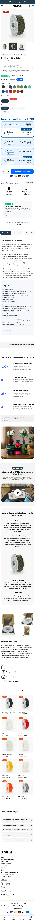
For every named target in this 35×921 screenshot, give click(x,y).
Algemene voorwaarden (27, 906)
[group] (5, 46)
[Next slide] (33, 211)
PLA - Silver (21, 796)
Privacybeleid (16, 906)
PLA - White (5, 733)
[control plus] (9, 171)
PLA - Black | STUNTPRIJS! (8, 712)
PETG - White (21, 754)
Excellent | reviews (17, 75)
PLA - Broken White (7, 754)
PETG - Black (21, 712)
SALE (24, 324)
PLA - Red (20, 733)
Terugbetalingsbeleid (6, 906)
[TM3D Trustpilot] (17, 224)
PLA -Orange (5, 796)
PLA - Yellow (5, 775)
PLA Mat (18, 322)
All (16, 324)
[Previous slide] (2, 211)
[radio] (3, 87)
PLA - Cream (21, 775)
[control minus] (2, 171)
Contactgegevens (17, 908)
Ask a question (29, 182)
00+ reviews (25, 222)
